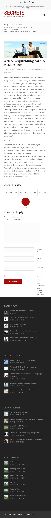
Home (17, 27)
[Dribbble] (25, 2)
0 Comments (19, 69)
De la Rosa (7, 72)
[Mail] (33, 2)
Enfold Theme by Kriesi (26, 514)
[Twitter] (21, 2)
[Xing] (29, 2)
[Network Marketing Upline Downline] (25, 49)
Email (39, 260)
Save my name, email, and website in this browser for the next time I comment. (41, 288)
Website (40, 268)
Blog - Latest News (13, 24)
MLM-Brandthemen (11, 29)
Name (39, 250)
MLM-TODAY (25, 27)
